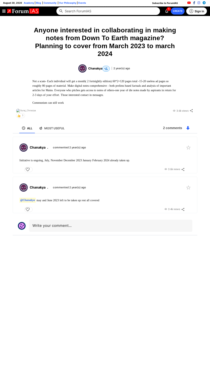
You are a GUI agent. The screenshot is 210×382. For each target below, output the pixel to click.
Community (50, 2)
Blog (38, 2)
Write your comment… (52, 225)
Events (82, 2)
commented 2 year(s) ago (69, 147)
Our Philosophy (67, 2)
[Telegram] (204, 3)
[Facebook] (194, 3)
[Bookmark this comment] (188, 148)
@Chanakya (27, 200)
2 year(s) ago (121, 68)
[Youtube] (189, 3)
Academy (29, 2)
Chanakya (38, 147)
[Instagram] (198, 3)
